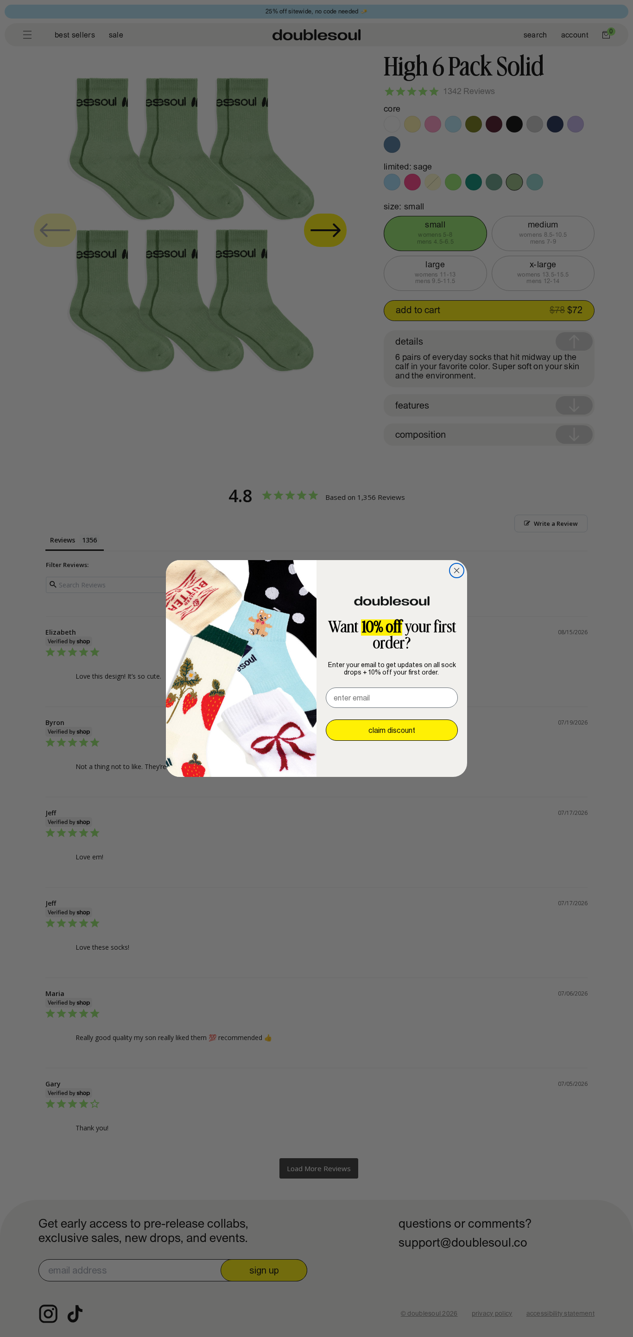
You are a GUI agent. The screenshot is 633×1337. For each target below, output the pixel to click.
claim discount (391, 730)
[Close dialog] (456, 570)
